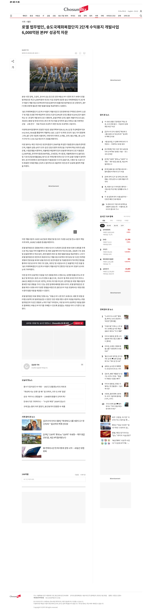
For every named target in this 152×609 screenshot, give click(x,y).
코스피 (109, 226)
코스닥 (116, 226)
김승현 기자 (25, 50)
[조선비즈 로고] (76, 9)
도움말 (77, 475)
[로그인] (141, 11)
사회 (23, 22)
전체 (102, 226)
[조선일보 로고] (15, 2)
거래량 (126, 221)
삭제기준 (83, 475)
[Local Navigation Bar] (11, 16)
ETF (122, 226)
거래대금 (119, 221)
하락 (111, 221)
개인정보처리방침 (39, 598)
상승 (103, 221)
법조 (29, 22)
